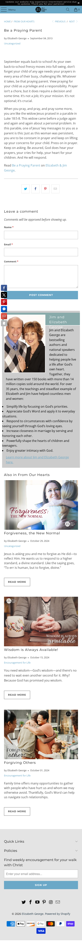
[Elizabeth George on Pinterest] (44, 902)
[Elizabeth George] (41, 9)
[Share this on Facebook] (35, 188)
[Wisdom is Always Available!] (41, 621)
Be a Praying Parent (26, 165)
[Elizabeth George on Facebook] (31, 902)
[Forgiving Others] (41, 734)
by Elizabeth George (15, 38)
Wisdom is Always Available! (31, 650)
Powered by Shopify (57, 914)
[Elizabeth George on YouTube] (37, 902)
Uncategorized (12, 43)
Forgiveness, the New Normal (32, 533)
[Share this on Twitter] (25, 188)
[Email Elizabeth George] (58, 902)
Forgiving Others (20, 763)
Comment (11, 261)
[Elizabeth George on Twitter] (24, 902)
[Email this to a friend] (55, 188)
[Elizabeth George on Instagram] (51, 902)
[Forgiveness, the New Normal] (41, 505)
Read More (17, 581)
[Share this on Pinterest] (45, 188)
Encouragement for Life (17, 662)
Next (72, 21)
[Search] (68, 9)
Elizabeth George (32, 914)
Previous (60, 21)
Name (9, 227)
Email (8, 244)
